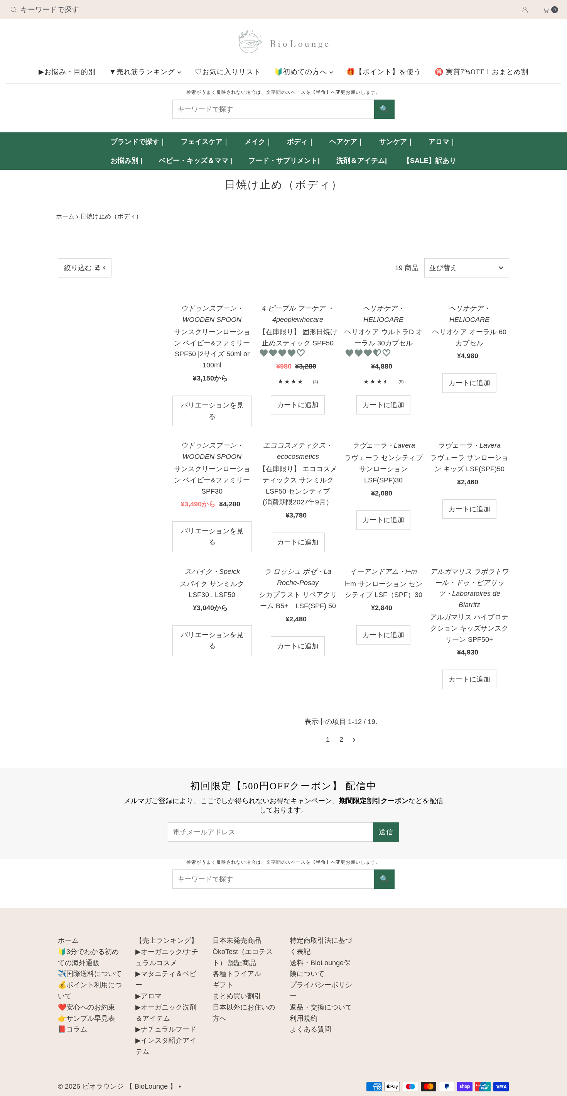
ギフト (223, 985)
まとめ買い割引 (237, 996)
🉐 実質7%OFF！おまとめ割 (481, 72)
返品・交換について (321, 1007)
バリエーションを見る (212, 410)
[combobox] (97, 9)
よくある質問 (310, 1029)
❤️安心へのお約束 (86, 1007)
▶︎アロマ (148, 996)
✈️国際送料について (90, 974)
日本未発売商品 (237, 940)
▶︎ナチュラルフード (165, 1029)
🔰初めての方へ (301, 72)
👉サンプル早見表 (86, 1018)
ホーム (65, 216)
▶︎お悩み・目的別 (67, 72)
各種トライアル (237, 974)
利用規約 (303, 1018)
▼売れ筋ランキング (143, 72)
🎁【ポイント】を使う (383, 72)
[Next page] (354, 739)
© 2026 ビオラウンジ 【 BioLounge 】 (117, 1086)
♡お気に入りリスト (228, 72)
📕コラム (72, 1029)
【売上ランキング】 (166, 940)
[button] (283, 353)
